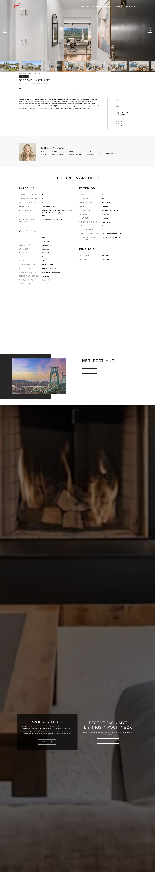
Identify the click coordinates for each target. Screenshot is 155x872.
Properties (97, 7)
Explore (89, 371)
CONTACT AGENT (111, 153)
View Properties (108, 741)
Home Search (119, 7)
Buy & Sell (107, 7)
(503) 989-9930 (57, 154)
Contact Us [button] (47, 742)
